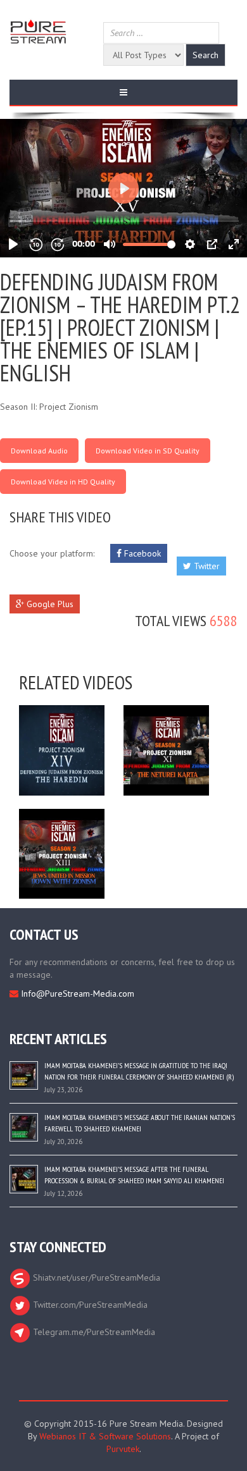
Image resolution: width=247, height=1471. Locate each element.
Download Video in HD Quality (63, 481)
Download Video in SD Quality (148, 450)
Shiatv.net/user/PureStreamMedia (95, 1277)
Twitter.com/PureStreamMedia (89, 1304)
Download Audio (39, 450)
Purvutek (122, 1449)
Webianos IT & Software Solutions (105, 1436)
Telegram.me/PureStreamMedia (92, 1332)
